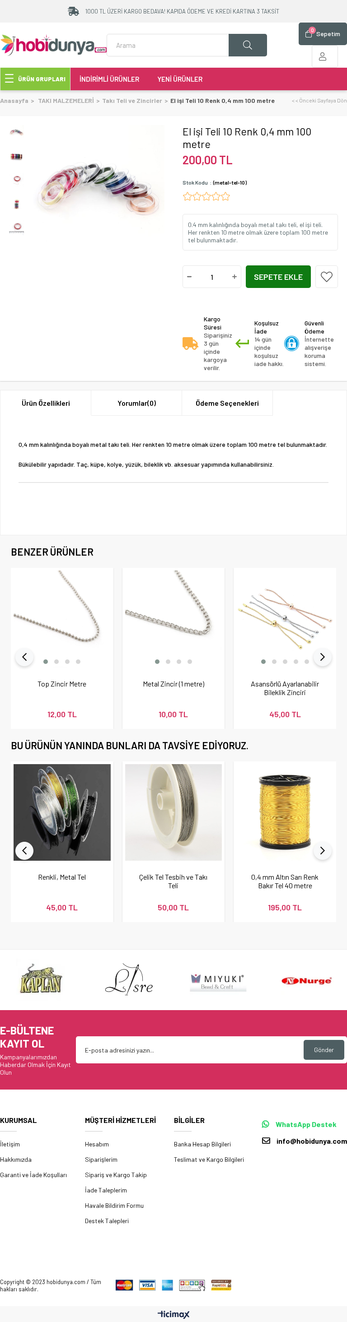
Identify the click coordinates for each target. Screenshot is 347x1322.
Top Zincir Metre (62, 683)
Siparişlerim (101, 1159)
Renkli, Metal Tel (62, 876)
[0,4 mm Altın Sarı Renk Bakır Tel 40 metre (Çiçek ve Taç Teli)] (284, 812)
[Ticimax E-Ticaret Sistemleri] (174, 1315)
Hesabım (97, 1144)
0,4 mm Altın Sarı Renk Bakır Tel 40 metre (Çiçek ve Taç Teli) (285, 881)
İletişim (10, 1144)
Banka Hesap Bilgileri (202, 1144)
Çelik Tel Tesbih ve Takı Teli (173, 881)
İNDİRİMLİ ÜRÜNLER (109, 79)
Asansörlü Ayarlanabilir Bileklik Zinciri (285, 687)
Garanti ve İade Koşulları (33, 1174)
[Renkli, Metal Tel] (62, 812)
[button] (45, 661)
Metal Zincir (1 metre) (173, 683)
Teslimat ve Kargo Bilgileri (209, 1159)
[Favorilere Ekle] (326, 276)
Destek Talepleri (107, 1221)
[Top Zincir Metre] (62, 619)
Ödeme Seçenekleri (227, 403)
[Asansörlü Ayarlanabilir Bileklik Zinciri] (284, 619)
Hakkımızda (16, 1159)
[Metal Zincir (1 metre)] (173, 619)
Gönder (324, 1049)
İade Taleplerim (106, 1190)
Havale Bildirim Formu (114, 1205)
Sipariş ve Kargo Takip (116, 1174)
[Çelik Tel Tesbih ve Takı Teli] (173, 812)
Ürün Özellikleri (46, 403)
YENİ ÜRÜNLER (179, 79)
